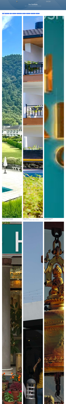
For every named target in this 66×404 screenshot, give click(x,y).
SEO (11, 13)
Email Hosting (37, 13)
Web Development (7, 13)
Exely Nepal (24, 13)
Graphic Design (14, 13)
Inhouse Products (28, 13)
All (3, 13)
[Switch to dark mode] (46, 1)
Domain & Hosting (33, 13)
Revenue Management (19, 13)
